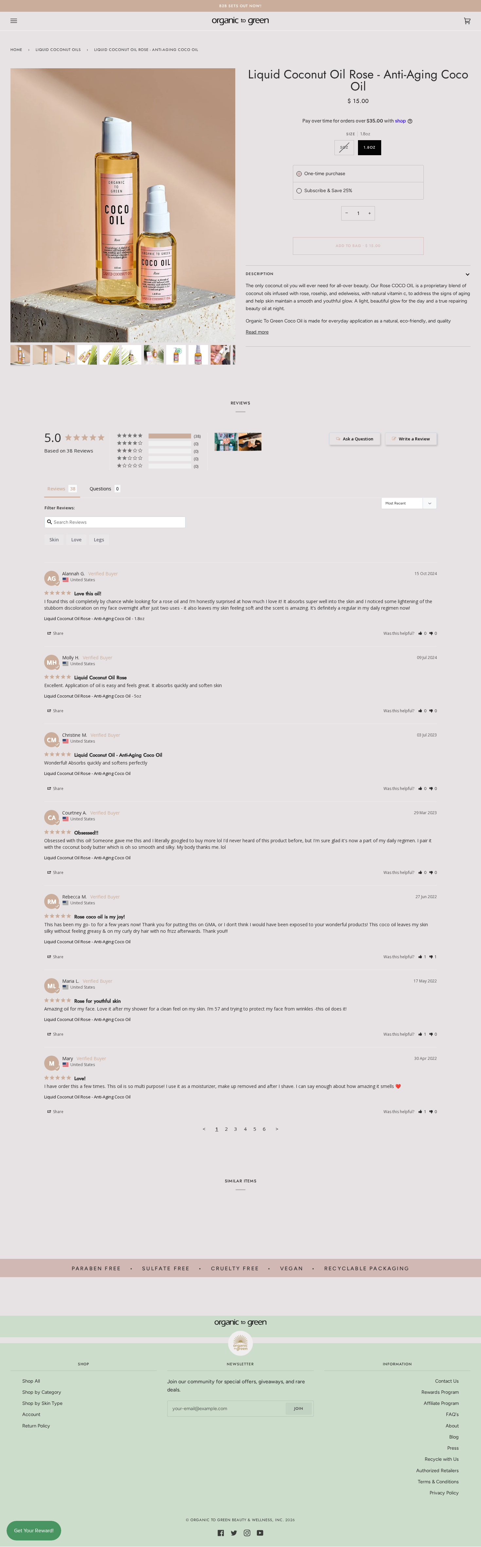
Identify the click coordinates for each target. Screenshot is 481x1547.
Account (31, 1414)
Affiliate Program (441, 1403)
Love (76, 539)
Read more (257, 332)
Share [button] (57, 633)
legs (99, 539)
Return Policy (36, 1426)
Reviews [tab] (56, 488)
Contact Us (447, 1381)
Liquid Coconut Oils (58, 49)
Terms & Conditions (438, 1482)
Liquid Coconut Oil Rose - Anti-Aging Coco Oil (87, 618)
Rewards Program (440, 1392)
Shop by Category (41, 1392)
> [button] (277, 1129)
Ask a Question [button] (358, 439)
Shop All (31, 1381)
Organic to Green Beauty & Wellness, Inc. (237, 1519)
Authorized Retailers (437, 1470)
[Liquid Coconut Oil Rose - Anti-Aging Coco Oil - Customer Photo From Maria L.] (226, 442)
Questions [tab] (100, 488)
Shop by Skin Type (42, 1403)
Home (16, 49)
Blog (454, 1437)
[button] (422, 633)
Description (260, 273)
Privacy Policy (444, 1493)
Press (453, 1448)
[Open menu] (20, 21)
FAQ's (452, 1414)
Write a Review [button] (414, 439)
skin (54, 539)
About (452, 1426)
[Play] (123, 210)
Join (298, 1408)
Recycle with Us (442, 1459)
